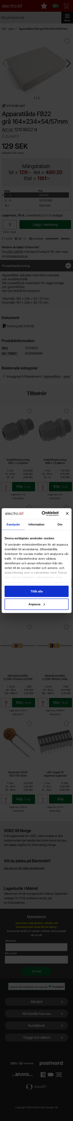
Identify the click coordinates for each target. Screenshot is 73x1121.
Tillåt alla (37, 591)
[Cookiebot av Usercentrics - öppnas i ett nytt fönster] (43, 513)
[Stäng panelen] (67, 513)
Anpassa (34, 604)
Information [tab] (36, 524)
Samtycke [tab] (13, 524)
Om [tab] (59, 524)
